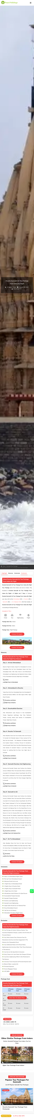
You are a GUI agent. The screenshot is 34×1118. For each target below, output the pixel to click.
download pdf (18, 289)
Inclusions (17, 573)
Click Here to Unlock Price (17, 998)
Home (4, 566)
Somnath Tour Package (12, 566)
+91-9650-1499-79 (9, 1022)
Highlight (4, 573)
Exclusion (24, 573)
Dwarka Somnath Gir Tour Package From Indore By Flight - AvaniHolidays (9, 2)
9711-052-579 (20, 1116)
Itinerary (10, 573)
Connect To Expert (17, 634)
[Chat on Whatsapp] (32, 891)
